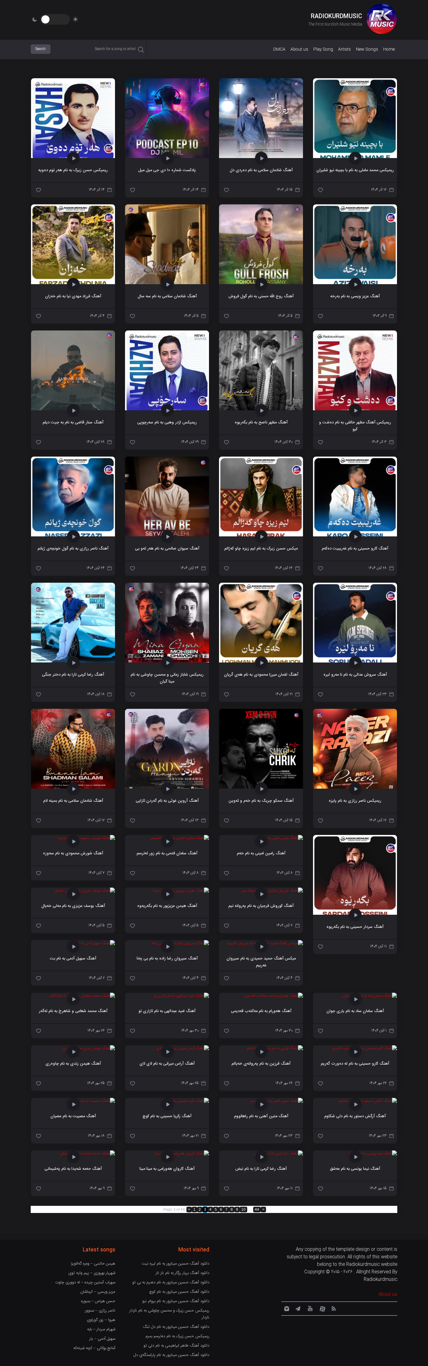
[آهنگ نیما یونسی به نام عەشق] (372, 1153)
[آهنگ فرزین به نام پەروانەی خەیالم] (275, 1048)
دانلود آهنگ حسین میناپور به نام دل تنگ (176, 1326)
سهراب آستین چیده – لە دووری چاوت (85, 1282)
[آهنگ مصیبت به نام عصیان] (92, 1101)
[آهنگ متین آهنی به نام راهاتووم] (276, 1101)
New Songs (367, 49)
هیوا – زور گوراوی (101, 1320)
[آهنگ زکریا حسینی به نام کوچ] (185, 1101)
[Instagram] (285, 1308)
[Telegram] (297, 1308)
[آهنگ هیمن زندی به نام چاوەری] (88, 1048)
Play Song (323, 49)
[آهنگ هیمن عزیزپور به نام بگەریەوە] (181, 891)
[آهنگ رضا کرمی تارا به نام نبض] (278, 1153)
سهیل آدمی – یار (102, 1338)
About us (299, 49)
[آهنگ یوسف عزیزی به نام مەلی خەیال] (85, 891)
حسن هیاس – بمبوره (98, 1301)
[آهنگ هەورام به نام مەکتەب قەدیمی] (273, 996)
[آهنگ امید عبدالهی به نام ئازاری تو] (181, 996)
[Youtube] (309, 1308)
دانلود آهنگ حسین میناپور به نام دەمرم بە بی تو (170, 1282)
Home (389, 49)
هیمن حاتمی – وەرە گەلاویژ (93, 1263)
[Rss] (333, 1308)
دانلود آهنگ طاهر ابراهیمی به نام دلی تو (176, 1345)
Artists (344, 49)
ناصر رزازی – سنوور (100, 1310)
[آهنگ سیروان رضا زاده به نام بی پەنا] (180, 943)
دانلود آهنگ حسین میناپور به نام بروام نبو (175, 1301)
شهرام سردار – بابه (101, 1329)
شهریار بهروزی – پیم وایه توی (91, 1273)
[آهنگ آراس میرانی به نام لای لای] (182, 1048)
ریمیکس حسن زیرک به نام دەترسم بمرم (177, 1336)
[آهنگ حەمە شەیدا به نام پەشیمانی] (87, 1153)
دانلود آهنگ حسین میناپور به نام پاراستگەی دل (171, 1355)
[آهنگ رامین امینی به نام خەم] (279, 838)
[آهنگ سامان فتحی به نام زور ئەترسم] (180, 838)
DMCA (279, 49)
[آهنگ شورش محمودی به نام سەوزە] (86, 838)
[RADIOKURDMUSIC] (381, 19)
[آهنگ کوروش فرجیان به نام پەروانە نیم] (272, 891)
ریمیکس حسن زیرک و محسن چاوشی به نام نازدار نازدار (169, 1314)
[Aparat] (321, 1308)
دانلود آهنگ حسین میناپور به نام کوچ (179, 1291)
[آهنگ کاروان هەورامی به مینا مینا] (182, 1153)
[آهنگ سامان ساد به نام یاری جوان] (369, 996)
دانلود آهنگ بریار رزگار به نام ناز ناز (182, 1273)
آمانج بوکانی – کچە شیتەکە (94, 1348)
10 (243, 1209)
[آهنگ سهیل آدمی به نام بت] (92, 943)
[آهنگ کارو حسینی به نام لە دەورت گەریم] (364, 1048)
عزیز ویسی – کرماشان (97, 1291)
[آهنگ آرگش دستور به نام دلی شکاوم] (367, 1101)
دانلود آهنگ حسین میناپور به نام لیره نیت (175, 1263)
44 (257, 1209)
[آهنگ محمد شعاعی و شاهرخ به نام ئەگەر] (82, 996)
